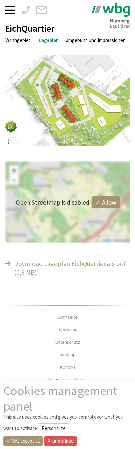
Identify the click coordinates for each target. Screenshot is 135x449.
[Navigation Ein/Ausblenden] (11, 9)
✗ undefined (60, 441)
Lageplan (49, 40)
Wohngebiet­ (17, 40)
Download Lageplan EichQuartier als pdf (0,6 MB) (70, 268)
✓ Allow (105, 202)
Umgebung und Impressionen (95, 40)
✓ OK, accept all (23, 441)
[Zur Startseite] (111, 16)
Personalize (54, 428)
